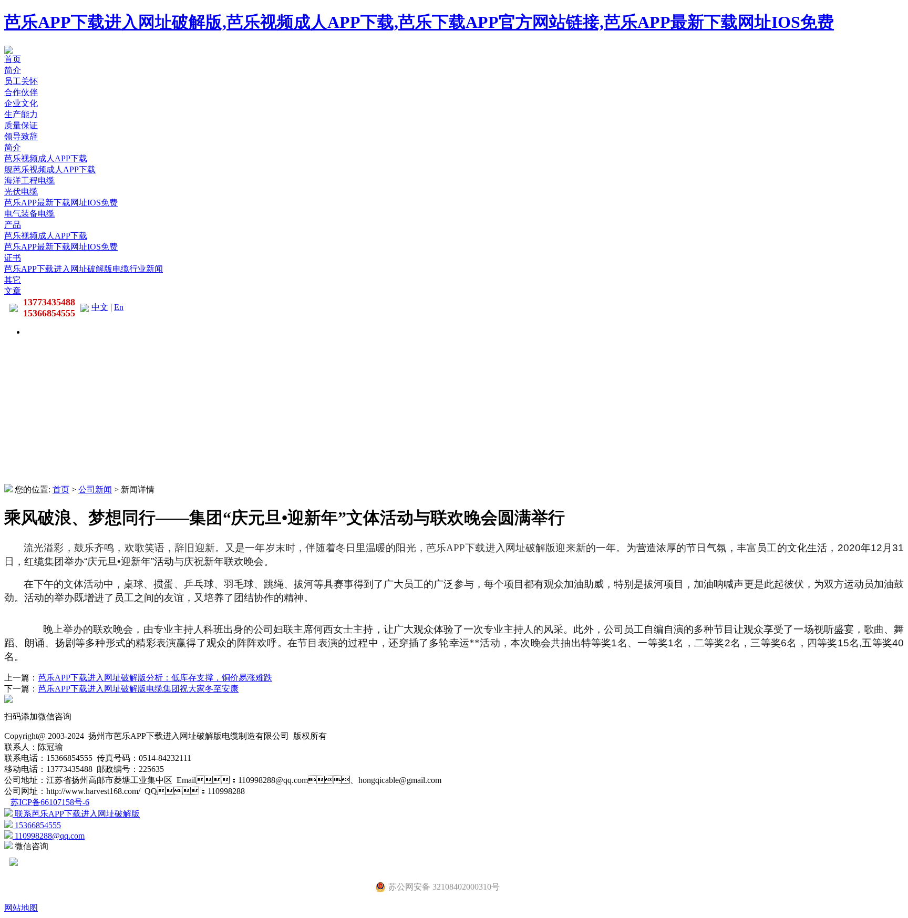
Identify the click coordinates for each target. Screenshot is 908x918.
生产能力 (21, 114)
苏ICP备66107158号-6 (50, 802)
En (118, 307)
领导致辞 (21, 136)
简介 (12, 70)
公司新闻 (95, 489)
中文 (99, 307)
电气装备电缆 (29, 213)
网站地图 (21, 907)
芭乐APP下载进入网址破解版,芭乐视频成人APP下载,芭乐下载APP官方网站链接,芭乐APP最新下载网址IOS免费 (419, 22)
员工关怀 (21, 81)
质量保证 (21, 125)
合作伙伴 (21, 92)
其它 (12, 279)
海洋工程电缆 (29, 180)
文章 (12, 290)
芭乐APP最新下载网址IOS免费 (61, 202)
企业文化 (21, 103)
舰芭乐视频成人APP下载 (50, 169)
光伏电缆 (21, 191)
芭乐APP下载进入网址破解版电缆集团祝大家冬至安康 (138, 688)
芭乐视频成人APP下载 (45, 158)
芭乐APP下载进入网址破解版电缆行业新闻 (83, 268)
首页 (12, 59)
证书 (12, 257)
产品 (12, 224)
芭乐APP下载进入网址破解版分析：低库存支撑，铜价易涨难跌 (155, 677)
